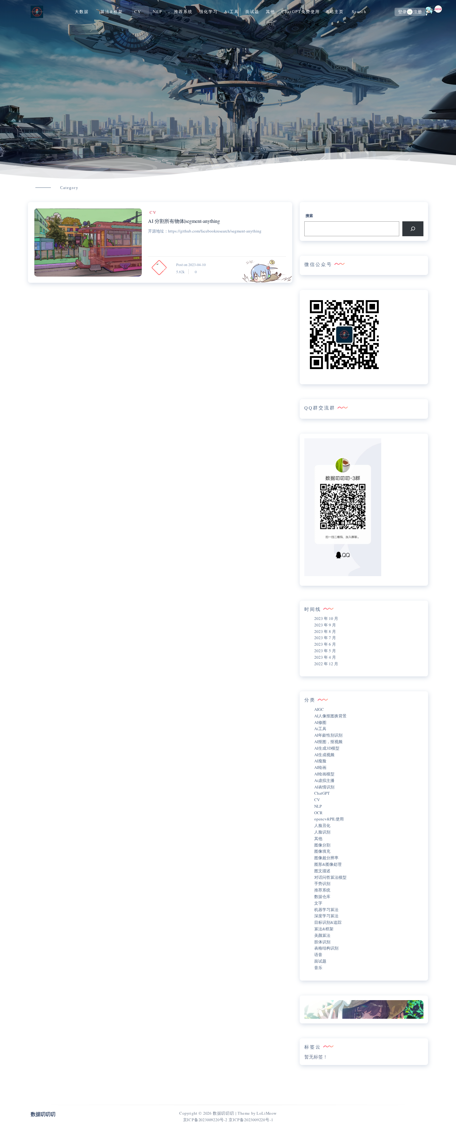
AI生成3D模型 (326, 748)
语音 (318, 954)
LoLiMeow (266, 1113)
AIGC (319, 709)
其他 (270, 11)
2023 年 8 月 (325, 631)
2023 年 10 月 (326, 618)
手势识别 (322, 883)
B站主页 (335, 11)
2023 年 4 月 (325, 657)
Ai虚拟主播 (324, 780)
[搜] (412, 228)
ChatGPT (322, 793)
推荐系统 (183, 11)
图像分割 (322, 845)
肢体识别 (322, 942)
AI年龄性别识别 (328, 735)
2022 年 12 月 (326, 663)
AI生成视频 (324, 754)
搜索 (309, 215)
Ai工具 (231, 11)
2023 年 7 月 (325, 637)
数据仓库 (322, 896)
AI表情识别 (324, 787)
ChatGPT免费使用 (301, 11)
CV (137, 11)
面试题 (252, 11)
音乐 (318, 967)
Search (359, 11)
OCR (318, 812)
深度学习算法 (326, 916)
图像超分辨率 (326, 857)
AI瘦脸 (320, 761)
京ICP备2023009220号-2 (205, 1119)
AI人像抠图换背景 (330, 716)
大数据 (82, 11)
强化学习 (208, 11)
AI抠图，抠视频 (328, 741)
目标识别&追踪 (328, 922)
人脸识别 (322, 832)
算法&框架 (112, 11)
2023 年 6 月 (325, 644)
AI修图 (320, 722)
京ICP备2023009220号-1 (251, 1119)
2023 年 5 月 (325, 650)
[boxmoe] (37, 11)
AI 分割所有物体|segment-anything (184, 221)
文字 (318, 903)
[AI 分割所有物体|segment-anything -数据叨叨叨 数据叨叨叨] (88, 242)
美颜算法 (322, 935)
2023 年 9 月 (325, 625)
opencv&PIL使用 (329, 819)
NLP (157, 11)
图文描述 (322, 870)
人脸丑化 (322, 825)
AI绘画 (320, 767)
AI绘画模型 (324, 774)
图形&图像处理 (328, 864)
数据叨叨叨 (223, 1113)
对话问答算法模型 (330, 877)
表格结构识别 (326, 948)
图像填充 (322, 851)
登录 (402, 12)
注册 (417, 12)
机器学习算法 (326, 909)
